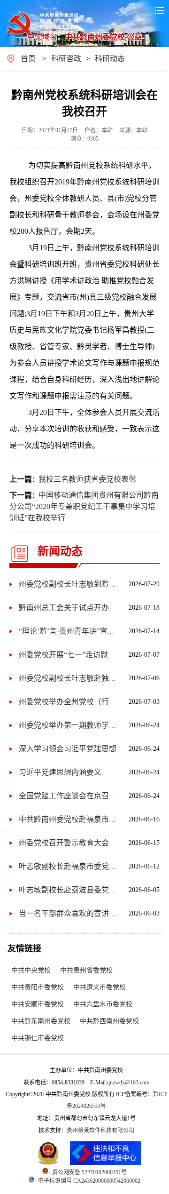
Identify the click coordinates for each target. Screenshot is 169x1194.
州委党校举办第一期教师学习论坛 (75, 725)
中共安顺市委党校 (37, 1004)
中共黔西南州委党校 (109, 1021)
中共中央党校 (31, 970)
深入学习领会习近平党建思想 (67, 749)
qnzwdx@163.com (128, 1082)
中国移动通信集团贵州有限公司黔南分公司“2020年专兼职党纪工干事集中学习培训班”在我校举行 (84, 506)
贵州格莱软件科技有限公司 (100, 1130)
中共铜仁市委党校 (37, 1038)
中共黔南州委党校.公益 (103, 37)
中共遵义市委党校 (99, 987)
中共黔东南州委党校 (40, 1021)
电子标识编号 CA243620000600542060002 (89, 1181)
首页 (28, 59)
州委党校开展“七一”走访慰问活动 (75, 655)
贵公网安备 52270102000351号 (89, 1172)
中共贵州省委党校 (86, 970)
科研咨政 (66, 59)
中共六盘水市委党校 (102, 1004)
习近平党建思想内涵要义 (60, 772)
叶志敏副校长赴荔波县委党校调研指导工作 (90, 890)
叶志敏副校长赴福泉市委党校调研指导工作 (90, 866)
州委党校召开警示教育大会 (64, 843)
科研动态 (110, 59)
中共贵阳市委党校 (37, 987)
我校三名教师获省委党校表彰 (87, 479)
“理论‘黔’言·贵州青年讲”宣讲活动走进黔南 (89, 631)
